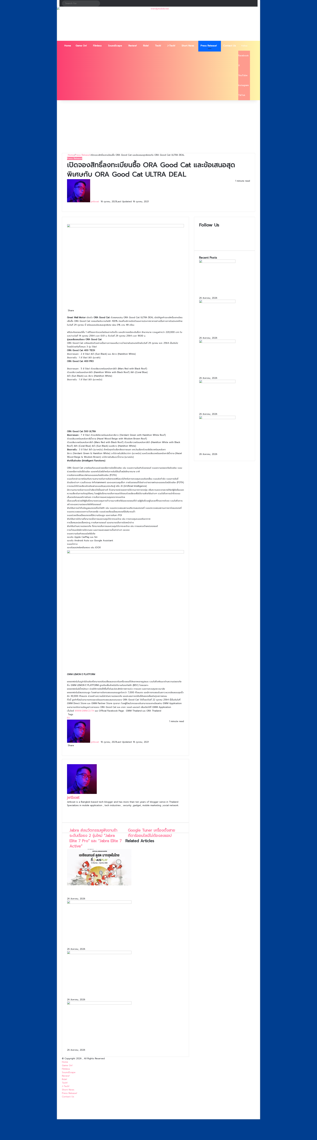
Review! (132, 45)
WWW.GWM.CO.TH (84, 710)
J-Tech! (171, 45)
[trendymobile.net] (158, 24)
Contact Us (229, 45)
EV (68, 717)
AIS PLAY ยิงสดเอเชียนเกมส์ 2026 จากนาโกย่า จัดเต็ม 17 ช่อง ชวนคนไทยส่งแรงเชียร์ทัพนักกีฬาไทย (125, 891)
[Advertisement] (158, 127)
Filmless (97, 45)
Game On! (81, 45)
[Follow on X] (100, 201)
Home (67, 45)
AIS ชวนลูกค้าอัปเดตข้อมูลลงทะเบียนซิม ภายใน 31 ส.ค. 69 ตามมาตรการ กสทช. (118, 1042)
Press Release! (209, 45)
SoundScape (115, 45)
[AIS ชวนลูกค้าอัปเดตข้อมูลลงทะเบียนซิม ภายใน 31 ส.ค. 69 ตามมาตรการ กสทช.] (99, 1003)
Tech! (158, 45)
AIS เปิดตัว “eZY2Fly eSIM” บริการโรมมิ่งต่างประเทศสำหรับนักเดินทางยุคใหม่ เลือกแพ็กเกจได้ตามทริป (124, 992)
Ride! (146, 45)
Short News (188, 45)
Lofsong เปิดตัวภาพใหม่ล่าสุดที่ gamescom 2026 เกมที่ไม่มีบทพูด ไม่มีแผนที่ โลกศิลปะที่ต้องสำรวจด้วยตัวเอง (223, 446)
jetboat (95, 201)
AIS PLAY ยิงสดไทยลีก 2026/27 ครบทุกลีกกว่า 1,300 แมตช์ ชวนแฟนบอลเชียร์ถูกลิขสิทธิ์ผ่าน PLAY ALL (125, 941)
